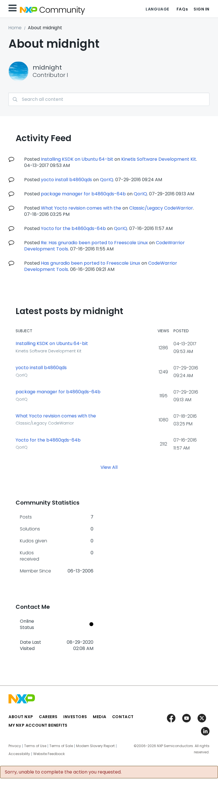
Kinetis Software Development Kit (158, 159)
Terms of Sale (61, 746)
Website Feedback (49, 754)
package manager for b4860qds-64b (83, 194)
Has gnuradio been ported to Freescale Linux (90, 263)
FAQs (182, 9)
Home (15, 27)
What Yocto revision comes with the (81, 208)
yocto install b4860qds (66, 179)
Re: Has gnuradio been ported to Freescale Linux (94, 242)
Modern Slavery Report (95, 746)
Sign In (201, 9)
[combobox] (109, 99)
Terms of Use (35, 746)
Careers (48, 717)
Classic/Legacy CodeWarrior (161, 208)
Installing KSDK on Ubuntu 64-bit (77, 159)
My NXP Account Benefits (38, 725)
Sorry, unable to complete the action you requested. (63, 772)
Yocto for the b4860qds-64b (73, 228)
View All (109, 467)
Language (157, 9)
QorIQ (106, 179)
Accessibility (19, 754)
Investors (75, 717)
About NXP (21, 717)
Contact (123, 717)
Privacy (15, 746)
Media (99, 717)
